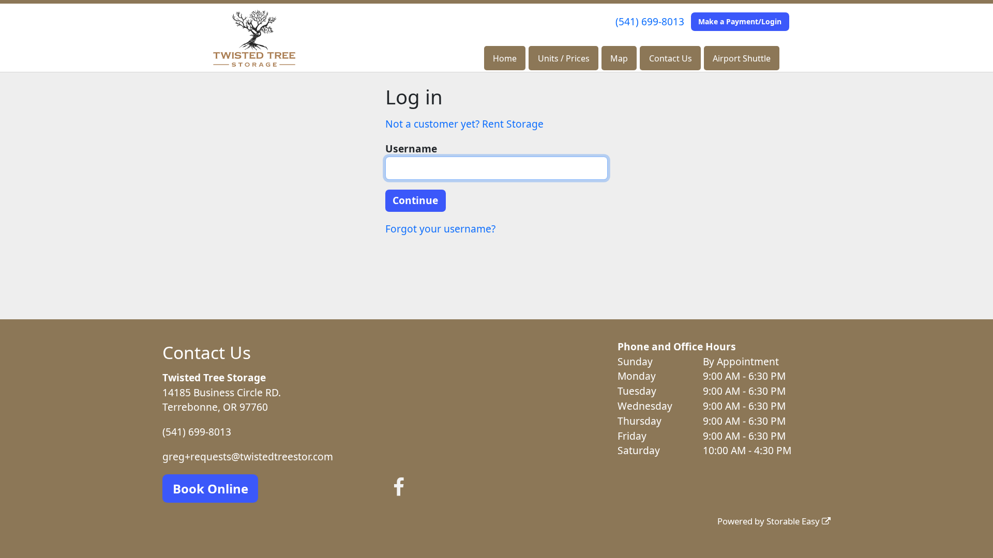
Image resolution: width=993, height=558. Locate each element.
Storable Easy (794, 521)
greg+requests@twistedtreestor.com (247, 456)
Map (619, 58)
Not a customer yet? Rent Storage (464, 124)
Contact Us (670, 58)
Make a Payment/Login (739, 21)
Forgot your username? (440, 229)
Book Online (210, 488)
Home (505, 58)
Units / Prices (564, 58)
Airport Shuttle (742, 58)
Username (411, 149)
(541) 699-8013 (649, 21)
